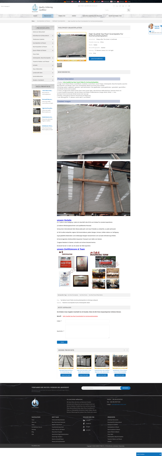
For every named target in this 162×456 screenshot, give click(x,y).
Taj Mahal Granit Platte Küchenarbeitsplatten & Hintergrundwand (79, 300)
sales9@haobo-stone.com (119, 404)
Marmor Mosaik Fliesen (58, 439)
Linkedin (88, 420)
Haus (35, 16)
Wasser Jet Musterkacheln (58, 441)
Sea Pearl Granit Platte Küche (96, 295)
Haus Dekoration (37, 69)
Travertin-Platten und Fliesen (41, 61)
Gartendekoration (38, 76)
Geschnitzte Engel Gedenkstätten (60, 434)
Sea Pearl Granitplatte (73, 295)
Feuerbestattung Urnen (58, 427)
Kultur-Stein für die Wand (58, 429)
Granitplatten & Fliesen (39, 43)
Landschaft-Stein (37, 72)
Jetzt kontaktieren (97, 59)
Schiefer (35, 65)
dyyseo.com (127, 446)
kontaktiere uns (115, 16)
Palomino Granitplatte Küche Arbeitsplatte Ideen (76, 302)
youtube (88, 430)
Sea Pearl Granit (83, 295)
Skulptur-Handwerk (38, 80)
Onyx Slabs (36, 54)
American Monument (39, 32)
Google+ (88, 426)
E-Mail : (59, 321)
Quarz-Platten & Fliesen (39, 50)
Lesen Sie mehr (66, 375)
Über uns (61, 16)
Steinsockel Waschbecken (58, 420)
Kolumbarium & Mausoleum (41, 35)
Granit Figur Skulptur (57, 436)
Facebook (88, 423)
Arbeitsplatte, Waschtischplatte (42, 58)
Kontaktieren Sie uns (37, 427)
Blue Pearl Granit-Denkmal (58, 422)
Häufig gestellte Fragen (92, 16)
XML (33, 434)
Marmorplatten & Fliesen (40, 46)
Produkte (47, 16)
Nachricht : (60, 331)
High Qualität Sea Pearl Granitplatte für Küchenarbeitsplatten (80, 316)
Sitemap (34, 429)
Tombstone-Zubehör (38, 39)
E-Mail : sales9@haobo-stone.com (88, 6)
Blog (33, 432)
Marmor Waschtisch (57, 424)
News (74, 16)
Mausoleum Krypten (57, 432)
